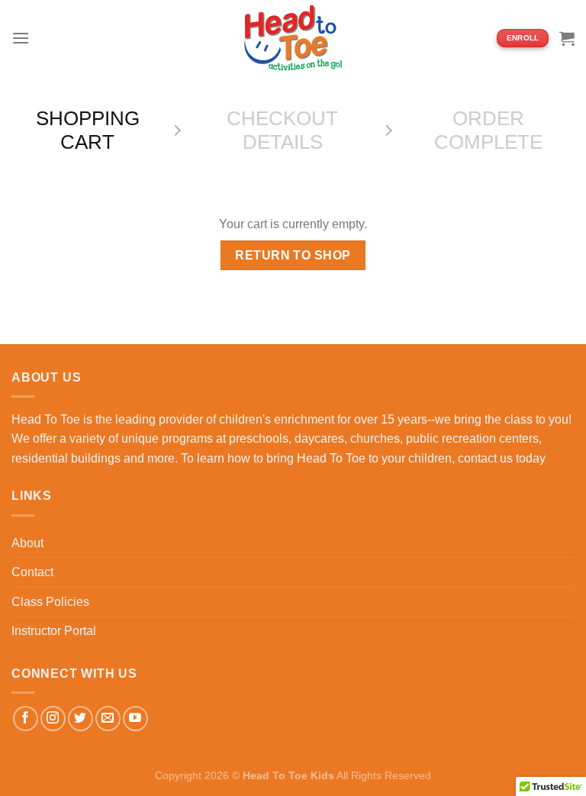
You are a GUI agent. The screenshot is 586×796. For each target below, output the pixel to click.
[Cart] (567, 38)
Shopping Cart (88, 130)
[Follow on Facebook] (25, 718)
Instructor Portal (53, 630)
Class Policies (50, 601)
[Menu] (20, 37)
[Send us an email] (108, 718)
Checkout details (282, 130)
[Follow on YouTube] (135, 718)
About (27, 543)
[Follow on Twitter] (80, 718)
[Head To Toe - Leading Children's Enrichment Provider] (293, 38)
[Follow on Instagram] (53, 718)
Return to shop (293, 255)
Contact (32, 572)
